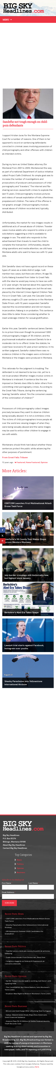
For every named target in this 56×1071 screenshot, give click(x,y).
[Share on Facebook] (2, 530)
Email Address (9, 892)
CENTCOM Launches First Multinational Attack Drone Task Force (28, 504)
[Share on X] (2, 535)
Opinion (44, 462)
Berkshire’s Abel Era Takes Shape (21, 612)
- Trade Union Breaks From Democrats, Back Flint (25, 957)
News (19, 860)
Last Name (34, 883)
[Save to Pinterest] (2, 541)
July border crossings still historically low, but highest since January (26, 576)
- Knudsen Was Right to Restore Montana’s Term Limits (28, 993)
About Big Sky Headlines (14, 845)
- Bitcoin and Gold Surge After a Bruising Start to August (28, 1011)
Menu (6, 19)
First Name (7, 883)
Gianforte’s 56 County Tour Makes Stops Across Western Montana (25, 540)
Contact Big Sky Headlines (15, 848)
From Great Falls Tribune (15, 457)
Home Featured (33, 462)
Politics (20, 864)
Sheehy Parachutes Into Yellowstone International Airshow (23, 682)
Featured (21, 462)
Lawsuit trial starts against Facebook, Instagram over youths (24, 646)
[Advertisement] (28, 55)
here (37, 1067)
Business (21, 872)
